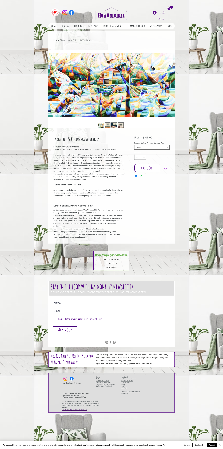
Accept (212, 445)
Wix (84, 397)
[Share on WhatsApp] (140, 176)
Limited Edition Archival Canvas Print (149, 143)
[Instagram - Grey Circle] (106, 342)
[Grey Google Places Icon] (110, 342)
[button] (170, 8)
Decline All (199, 445)
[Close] (219, 445)
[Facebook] (71, 12)
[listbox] (164, 19)
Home (56, 40)
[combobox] (152, 147)
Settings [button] (187, 445)
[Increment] (144, 157)
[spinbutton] (140, 157)
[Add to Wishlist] (165, 168)
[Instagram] (64, 12)
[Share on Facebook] (136, 176)
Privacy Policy (161, 445)
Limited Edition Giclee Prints (105, 384)
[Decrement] (136, 157)
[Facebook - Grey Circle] (114, 342)
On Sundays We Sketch (104, 386)
